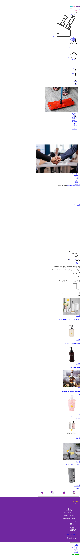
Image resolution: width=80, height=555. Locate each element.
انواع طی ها (75, 68)
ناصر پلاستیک (73, 115)
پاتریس (74, 128)
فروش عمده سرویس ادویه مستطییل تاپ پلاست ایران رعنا (72, 203)
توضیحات (77, 262)
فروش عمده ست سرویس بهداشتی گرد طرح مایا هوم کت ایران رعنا (69, 319)
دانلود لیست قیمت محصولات (76, 184)
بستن (79, 341)
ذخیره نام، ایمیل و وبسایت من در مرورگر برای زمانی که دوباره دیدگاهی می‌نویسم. (67, 293)
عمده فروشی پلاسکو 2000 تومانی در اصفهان (69, 512)
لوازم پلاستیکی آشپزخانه (69, 510)
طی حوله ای (73, 71)
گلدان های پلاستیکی (73, 40)
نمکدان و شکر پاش (73, 59)
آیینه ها (76, 79)
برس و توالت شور (73, 75)
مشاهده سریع (78, 316)
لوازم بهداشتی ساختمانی (72, 39)
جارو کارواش (73, 74)
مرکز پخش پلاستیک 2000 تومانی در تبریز (68, 515)
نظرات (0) (77, 263)
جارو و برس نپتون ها (74, 72)
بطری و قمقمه (73, 61)
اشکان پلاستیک (73, 118)
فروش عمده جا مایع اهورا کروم (75, 488)
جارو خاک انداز (73, 73)
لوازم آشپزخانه (68, 57)
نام (79, 290)
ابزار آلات (54, 36)
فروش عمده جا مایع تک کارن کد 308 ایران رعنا (72, 343)
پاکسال (74, 122)
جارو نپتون (74, 78)
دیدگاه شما (78, 289)
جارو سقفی (74, 76)
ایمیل (79, 292)
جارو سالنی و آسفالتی (72, 77)
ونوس (74, 124)
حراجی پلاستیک (69, 508)
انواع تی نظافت (69, 509)
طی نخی (74, 69)
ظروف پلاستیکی (73, 58)
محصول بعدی (78, 205)
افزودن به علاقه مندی (77, 258)
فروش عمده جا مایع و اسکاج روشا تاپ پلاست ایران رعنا (71, 464)
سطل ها (75, 81)
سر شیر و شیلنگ (73, 38)
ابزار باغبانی (74, 37)
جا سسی (74, 60)
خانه (79, 185)
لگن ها (76, 82)
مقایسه (79, 315)
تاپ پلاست (76, 259)
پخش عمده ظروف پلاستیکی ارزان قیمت (69, 518)
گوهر (74, 123)
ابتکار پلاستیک (73, 120)
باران (74, 119)
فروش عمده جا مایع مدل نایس (75, 367)
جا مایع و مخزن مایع (70, 185)
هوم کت (74, 114)
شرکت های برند (74, 113)
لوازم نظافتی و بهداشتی (76, 185)
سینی (74, 62)
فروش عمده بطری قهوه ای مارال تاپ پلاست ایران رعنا (71, 391)
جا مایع (76, 84)
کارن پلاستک (73, 116)
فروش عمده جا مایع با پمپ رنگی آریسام (73, 440)
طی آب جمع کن (73, 70)
